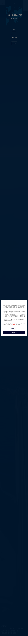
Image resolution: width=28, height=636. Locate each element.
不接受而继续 (23, 301)
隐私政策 (13, 324)
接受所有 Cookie (14, 332)
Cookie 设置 (13, 328)
